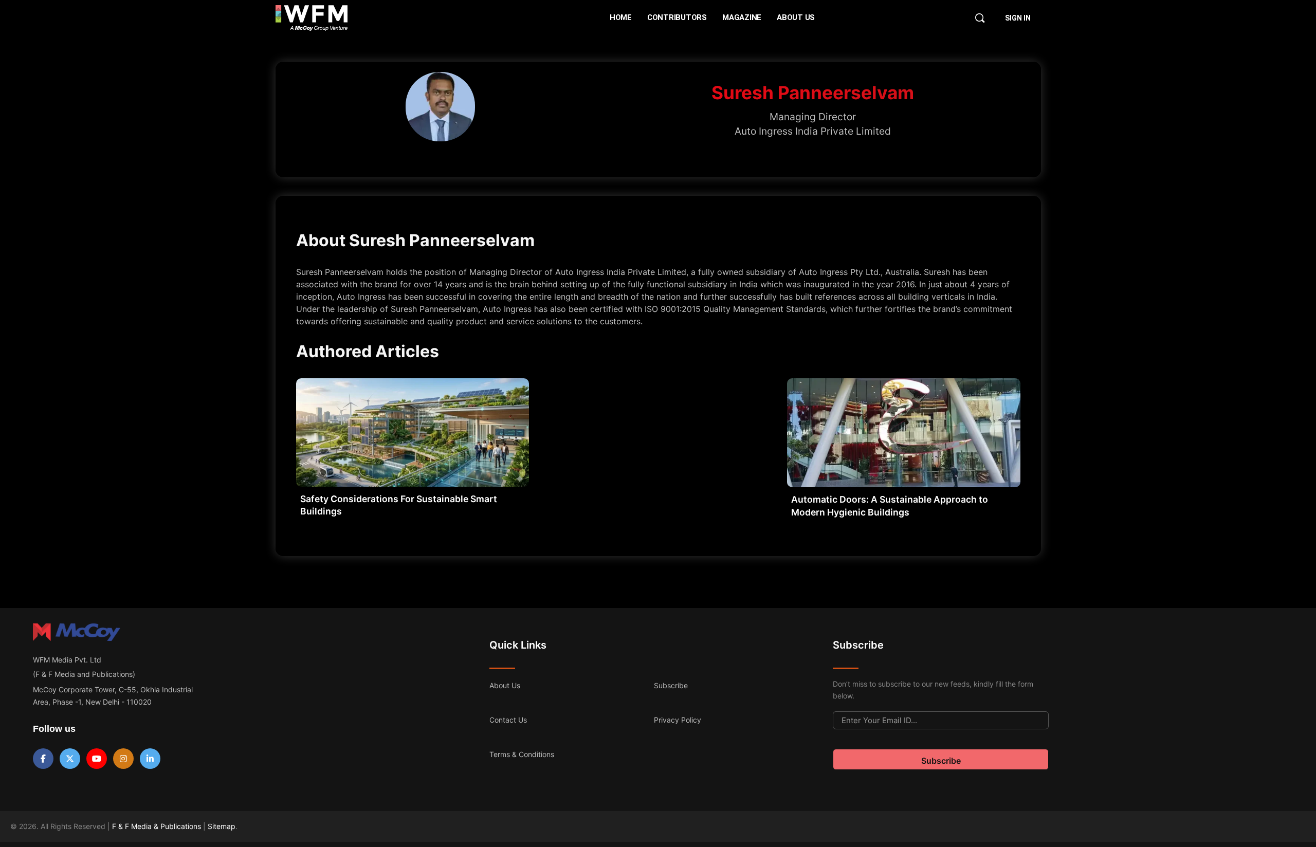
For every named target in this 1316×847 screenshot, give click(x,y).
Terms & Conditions (521, 754)
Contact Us (508, 719)
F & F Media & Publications (156, 826)
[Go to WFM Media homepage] (312, 18)
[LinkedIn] (150, 758)
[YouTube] (96, 758)
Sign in (1018, 18)
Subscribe (671, 685)
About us (504, 685)
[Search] (980, 18)
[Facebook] (43, 758)
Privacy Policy (677, 719)
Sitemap (221, 826)
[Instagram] (123, 758)
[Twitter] (70, 758)
